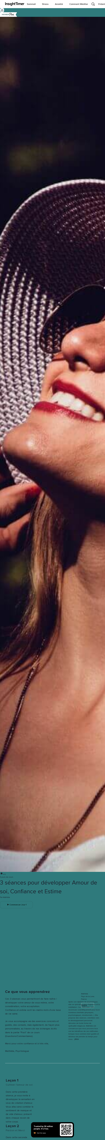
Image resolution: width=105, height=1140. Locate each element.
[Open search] (93, 4)
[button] (69, 990)
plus (77, 1039)
